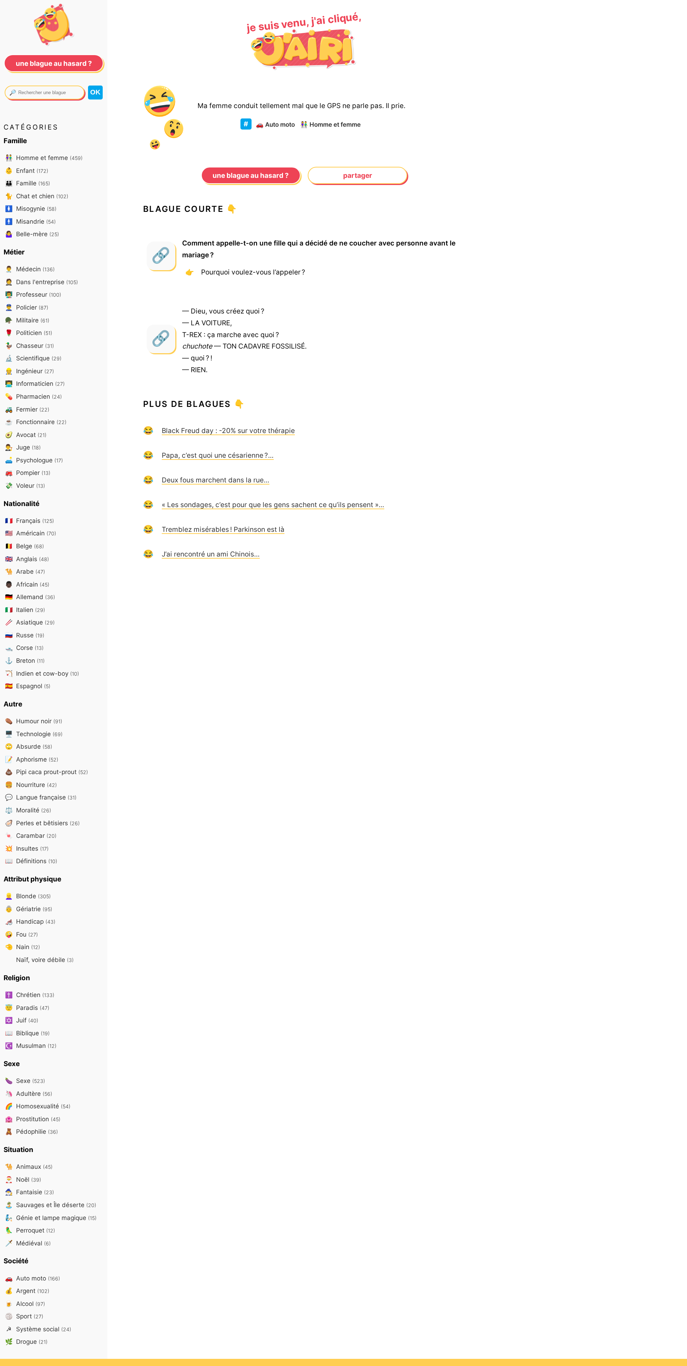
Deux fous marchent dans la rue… (215, 480)
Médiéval (28, 1243)
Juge (23, 447)
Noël (23, 1179)
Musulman (31, 1045)
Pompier (27, 472)
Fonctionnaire (36, 422)
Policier (26, 307)
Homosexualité (37, 1106)
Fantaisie (29, 1192)
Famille (27, 183)
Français (29, 520)
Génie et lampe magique (51, 1217)
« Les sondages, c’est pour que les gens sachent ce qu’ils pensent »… (273, 504)
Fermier (27, 409)
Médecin (30, 269)
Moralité (28, 810)
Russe (24, 635)
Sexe (25, 1080)
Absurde (28, 746)
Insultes (27, 848)
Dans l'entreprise (41, 282)
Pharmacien (33, 396)
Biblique (27, 1033)
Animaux (29, 1166)
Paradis (27, 1007)
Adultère (28, 1093)
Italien (25, 609)
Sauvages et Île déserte (50, 1205)
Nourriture (31, 784)
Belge (24, 546)
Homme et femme (330, 124)
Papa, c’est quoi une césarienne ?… (218, 455)
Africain (27, 584)
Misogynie (31, 208)
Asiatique (30, 622)
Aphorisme (31, 759)
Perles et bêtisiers (42, 823)
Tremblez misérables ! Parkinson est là (223, 529)
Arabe (25, 571)
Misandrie (30, 221)
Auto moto (275, 124)
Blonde (28, 896)
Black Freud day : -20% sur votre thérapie (228, 430)
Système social (38, 1329)
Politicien (28, 332)
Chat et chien (36, 196)
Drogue (26, 1341)
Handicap (30, 921)
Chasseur (29, 345)
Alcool (25, 1303)
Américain (30, 533)
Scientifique (33, 358)
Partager (357, 175)
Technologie (34, 734)
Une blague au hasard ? (251, 175)
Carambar (31, 835)
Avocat (26, 434)
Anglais (27, 559)
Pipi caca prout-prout (46, 772)
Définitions (31, 861)
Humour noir (33, 721)
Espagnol (27, 686)
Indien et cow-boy (42, 673)
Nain (22, 947)
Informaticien (35, 383)
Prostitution (32, 1119)
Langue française (41, 797)
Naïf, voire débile (44, 959)
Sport (24, 1316)
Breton (25, 660)
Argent (27, 1290)
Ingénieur (29, 371)
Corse (24, 647)
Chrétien (29, 994)
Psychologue (34, 460)
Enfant (26, 170)
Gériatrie (28, 909)
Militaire (27, 320)
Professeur (33, 294)
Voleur (25, 485)
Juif (21, 1020)
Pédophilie (31, 1131)
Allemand (30, 597)
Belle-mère (32, 234)
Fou (21, 934)
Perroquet (30, 1230)
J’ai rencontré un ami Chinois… (211, 554)
